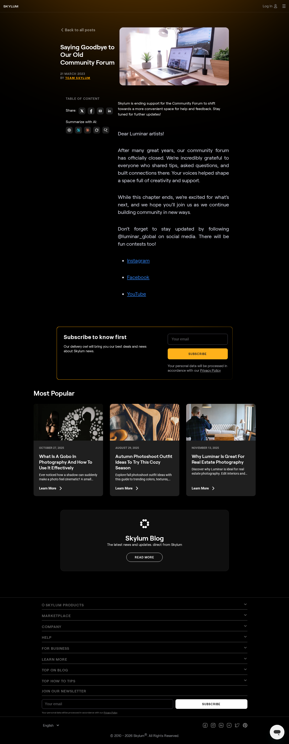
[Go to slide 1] (142, 387)
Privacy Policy (173, 419)
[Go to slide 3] (145, 387)
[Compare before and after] (144, 356)
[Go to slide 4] (146, 387)
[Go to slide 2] (143, 387)
